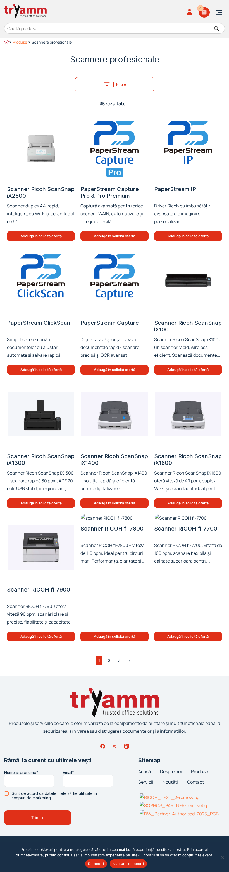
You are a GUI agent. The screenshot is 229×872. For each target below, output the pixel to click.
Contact (195, 782)
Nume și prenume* (21, 772)
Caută (216, 28)
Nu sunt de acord (128, 863)
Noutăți (170, 782)
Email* (68, 772)
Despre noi (171, 771)
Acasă (144, 771)
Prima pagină (6, 43)
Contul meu (190, 12)
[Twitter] (114, 746)
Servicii (145, 782)
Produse (20, 42)
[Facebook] (102, 746)
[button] (41, 236)
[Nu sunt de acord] (222, 857)
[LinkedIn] (126, 746)
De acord (96, 863)
